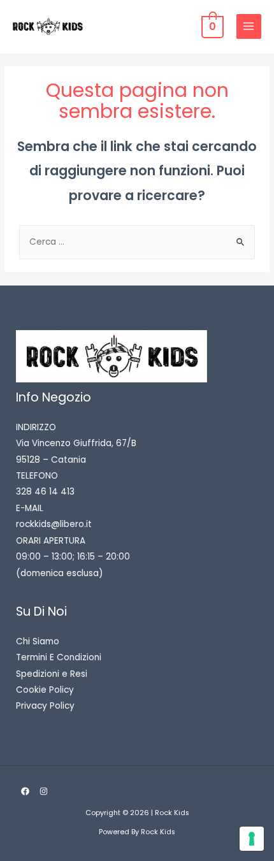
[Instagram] (43, 791)
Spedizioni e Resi (51, 674)
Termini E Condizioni (58, 657)
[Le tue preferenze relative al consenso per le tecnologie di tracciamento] (252, 839)
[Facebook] (25, 791)
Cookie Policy (45, 690)
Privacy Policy (45, 706)
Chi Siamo (37, 641)
